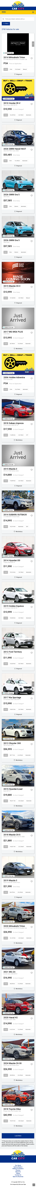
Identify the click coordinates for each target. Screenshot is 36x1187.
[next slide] (33, 44)
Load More (18, 1136)
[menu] (32, 12)
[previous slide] (3, 44)
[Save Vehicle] (32, 59)
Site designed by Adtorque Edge (18, 1184)
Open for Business (18, 1176)
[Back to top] (34, 1184)
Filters (6, 23)
